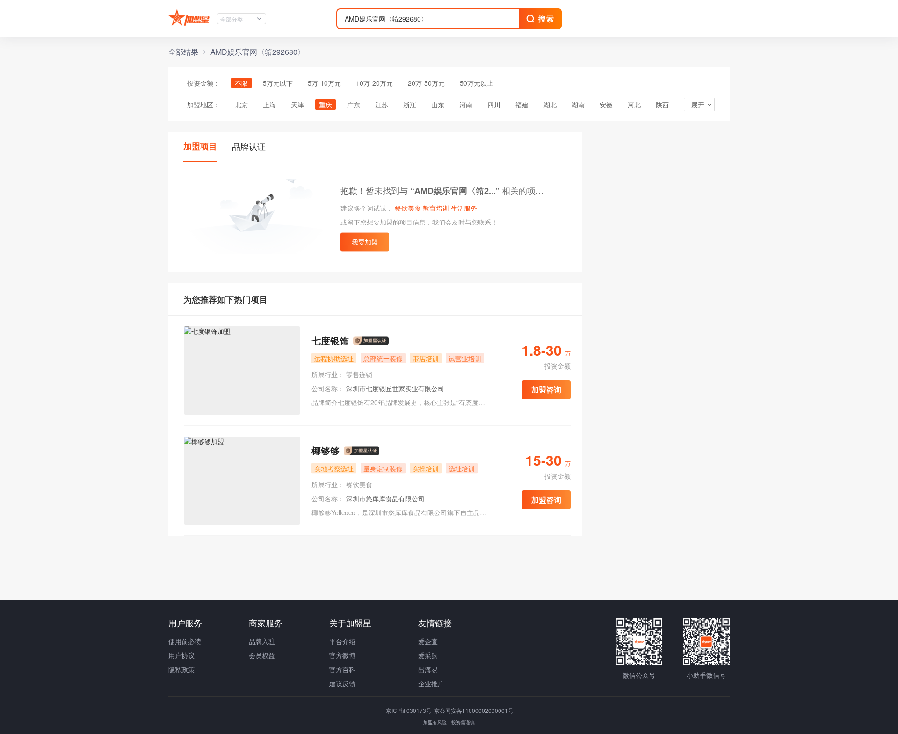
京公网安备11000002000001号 (474, 710)
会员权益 (262, 655)
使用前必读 (184, 641)
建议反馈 (342, 683)
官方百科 (342, 669)
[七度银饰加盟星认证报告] (371, 341)
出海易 (428, 669)
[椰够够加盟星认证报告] (361, 451)
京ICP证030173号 (409, 710)
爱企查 (428, 641)
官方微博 (342, 655)
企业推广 (431, 683)
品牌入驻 (262, 641)
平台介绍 (342, 641)
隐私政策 (181, 669)
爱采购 (428, 655)
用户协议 (181, 655)
